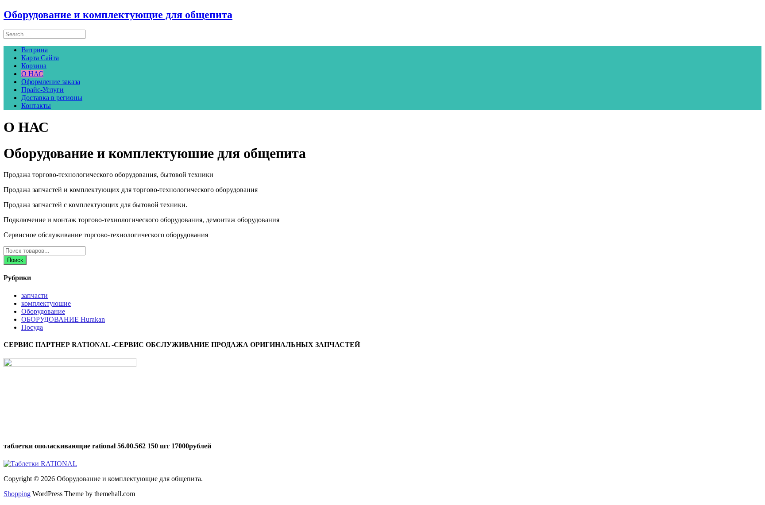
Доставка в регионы (51, 97)
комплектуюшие (46, 303)
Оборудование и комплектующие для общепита (118, 14)
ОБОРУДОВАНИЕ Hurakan (63, 319)
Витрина (34, 50)
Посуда (32, 327)
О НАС (32, 73)
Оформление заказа (50, 81)
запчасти (34, 295)
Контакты (36, 105)
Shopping (17, 493)
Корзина (33, 65)
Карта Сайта (40, 58)
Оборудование (43, 311)
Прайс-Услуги (42, 89)
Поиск (15, 260)
